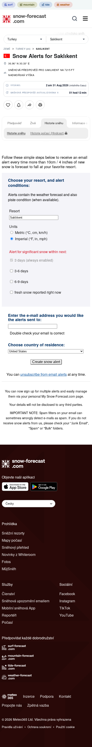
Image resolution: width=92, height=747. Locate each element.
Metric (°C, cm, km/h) (31, 232)
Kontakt (65, 696)
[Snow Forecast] (23, 18)
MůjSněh (9, 568)
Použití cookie (65, 727)
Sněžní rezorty (13, 533)
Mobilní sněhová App (18, 608)
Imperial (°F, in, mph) (31, 239)
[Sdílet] (29, 104)
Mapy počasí (12, 540)
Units (13, 226)
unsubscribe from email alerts (43, 374)
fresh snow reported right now (38, 292)
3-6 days (21, 270)
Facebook (67, 593)
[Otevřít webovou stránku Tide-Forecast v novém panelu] (45, 5)
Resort (14, 211)
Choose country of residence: (36, 345)
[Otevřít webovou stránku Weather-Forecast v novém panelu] (63, 5)
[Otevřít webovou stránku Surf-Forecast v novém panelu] (8, 5)
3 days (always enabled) (34, 260)
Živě (33, 123)
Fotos (6, 561)
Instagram (67, 600)
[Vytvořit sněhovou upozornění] (18, 104)
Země (7, 48)
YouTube (66, 615)
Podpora (47, 696)
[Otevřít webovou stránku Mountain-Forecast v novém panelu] (27, 5)
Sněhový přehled (15, 547)
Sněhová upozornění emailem (25, 600)
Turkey (23, 48)
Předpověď (14, 123)
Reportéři (9, 615)
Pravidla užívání (12, 727)
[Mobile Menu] (85, 18)
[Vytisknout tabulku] (40, 104)
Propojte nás (12, 705)
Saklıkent (43, 48)
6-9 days (21, 281)
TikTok (64, 608)
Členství (8, 593)
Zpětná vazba (38, 705)
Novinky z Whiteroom (19, 554)
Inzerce (29, 696)
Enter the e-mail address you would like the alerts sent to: (46, 317)
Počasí (7, 622)
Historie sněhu (54, 123)
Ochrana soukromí (39, 727)
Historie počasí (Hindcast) (47, 133)
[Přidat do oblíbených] (8, 104)
